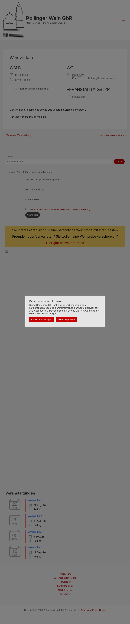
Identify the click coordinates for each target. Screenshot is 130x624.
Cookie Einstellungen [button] (41, 319)
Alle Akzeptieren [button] (66, 319)
